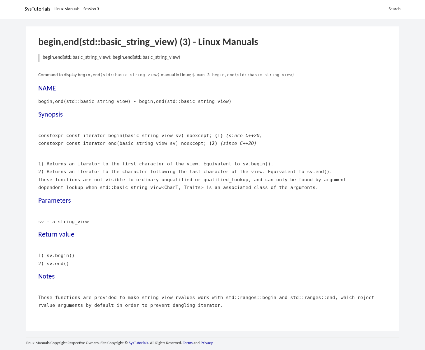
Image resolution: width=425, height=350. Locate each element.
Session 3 (91, 9)
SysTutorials (37, 9)
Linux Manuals (66, 9)
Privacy (207, 343)
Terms (188, 343)
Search (394, 9)
